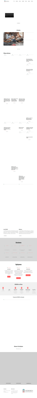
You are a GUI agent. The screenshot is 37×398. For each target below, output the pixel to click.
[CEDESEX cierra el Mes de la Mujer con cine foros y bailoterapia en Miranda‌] (30, 95)
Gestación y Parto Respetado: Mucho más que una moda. (28, 37)
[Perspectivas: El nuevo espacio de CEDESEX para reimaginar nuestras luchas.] (30, 124)
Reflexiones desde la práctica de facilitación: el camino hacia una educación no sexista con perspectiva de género (13, 43)
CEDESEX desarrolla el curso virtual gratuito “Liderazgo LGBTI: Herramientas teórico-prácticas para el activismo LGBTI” (7, 100)
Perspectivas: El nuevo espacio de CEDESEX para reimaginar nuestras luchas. (29, 128)
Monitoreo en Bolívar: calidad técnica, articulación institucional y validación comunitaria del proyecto (14, 99)
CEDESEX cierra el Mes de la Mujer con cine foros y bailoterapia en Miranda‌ (29, 119)
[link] (11, 206)
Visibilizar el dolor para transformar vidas (21, 128)
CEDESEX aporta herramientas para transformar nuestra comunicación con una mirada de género (7, 128)
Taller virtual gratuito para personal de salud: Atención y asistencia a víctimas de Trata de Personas (29, 60)
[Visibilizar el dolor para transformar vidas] (23, 124)
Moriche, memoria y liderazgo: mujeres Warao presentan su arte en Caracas (29, 70)
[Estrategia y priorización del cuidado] (30, 134)
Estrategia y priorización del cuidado (29, 137)
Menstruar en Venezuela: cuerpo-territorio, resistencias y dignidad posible (28, 44)
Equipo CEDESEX (7, 41)
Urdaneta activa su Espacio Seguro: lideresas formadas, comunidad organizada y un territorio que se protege (22, 99)
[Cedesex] (6, 1)
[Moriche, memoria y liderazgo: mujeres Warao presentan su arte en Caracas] (30, 66)
